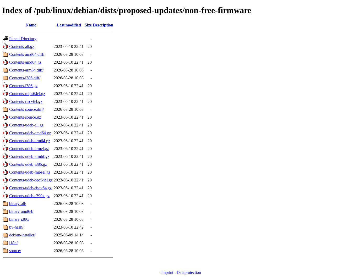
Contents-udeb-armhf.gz (29, 156)
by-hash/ (16, 227)
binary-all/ (17, 203)
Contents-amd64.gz (25, 62)
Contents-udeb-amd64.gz (30, 133)
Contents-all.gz (21, 46)
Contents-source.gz (25, 117)
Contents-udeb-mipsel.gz (29, 172)
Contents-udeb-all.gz (26, 125)
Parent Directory (22, 38)
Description (103, 25)
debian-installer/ (22, 235)
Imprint (167, 272)
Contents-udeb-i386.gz (28, 164)
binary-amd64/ (21, 211)
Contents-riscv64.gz (25, 101)
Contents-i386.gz (23, 86)
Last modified (69, 25)
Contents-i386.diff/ (24, 78)
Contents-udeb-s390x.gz (29, 195)
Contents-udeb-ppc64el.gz (31, 180)
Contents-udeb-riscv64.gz (30, 188)
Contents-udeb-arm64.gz (29, 140)
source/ (15, 250)
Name (31, 25)
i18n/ (13, 243)
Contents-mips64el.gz (27, 93)
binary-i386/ (19, 219)
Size (88, 25)
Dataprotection (189, 272)
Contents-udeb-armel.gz (29, 148)
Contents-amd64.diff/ (26, 54)
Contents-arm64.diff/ (26, 70)
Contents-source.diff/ (26, 109)
